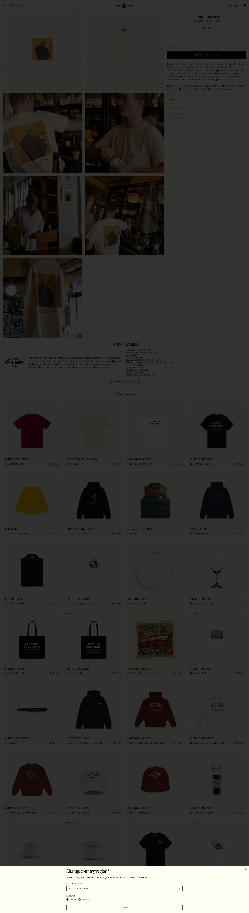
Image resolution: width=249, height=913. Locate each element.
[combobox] (124, 888)
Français (86, 899)
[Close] (246, 869)
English (73, 899)
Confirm (124, 907)
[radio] (67, 899)
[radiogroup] (124, 899)
